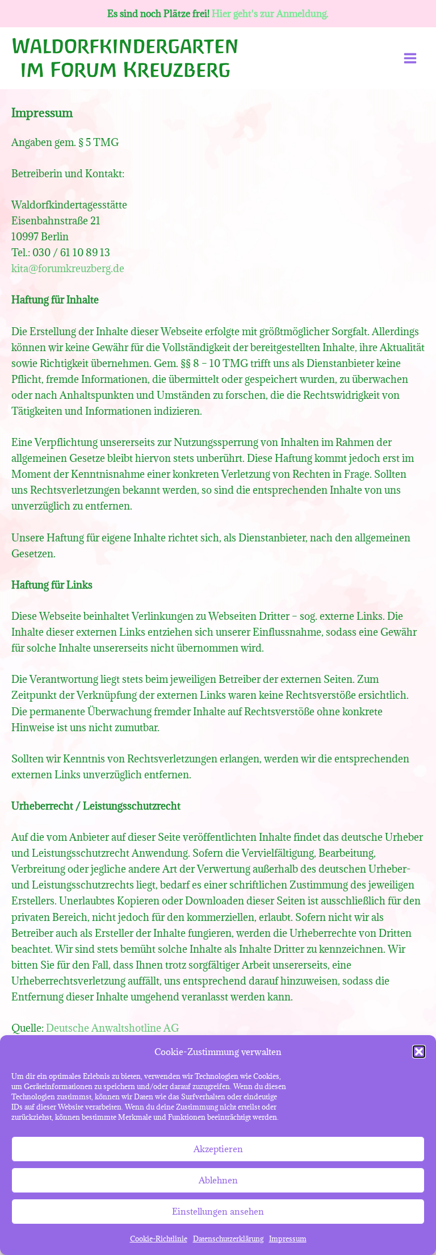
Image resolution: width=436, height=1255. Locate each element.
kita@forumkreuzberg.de (67, 268)
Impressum (288, 1238)
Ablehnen (218, 1180)
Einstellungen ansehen (218, 1211)
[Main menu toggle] (410, 58)
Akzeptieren (218, 1148)
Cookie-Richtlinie (158, 1238)
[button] (419, 1051)
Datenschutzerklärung (228, 1238)
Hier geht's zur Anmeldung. (270, 13)
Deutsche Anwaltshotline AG (112, 1028)
